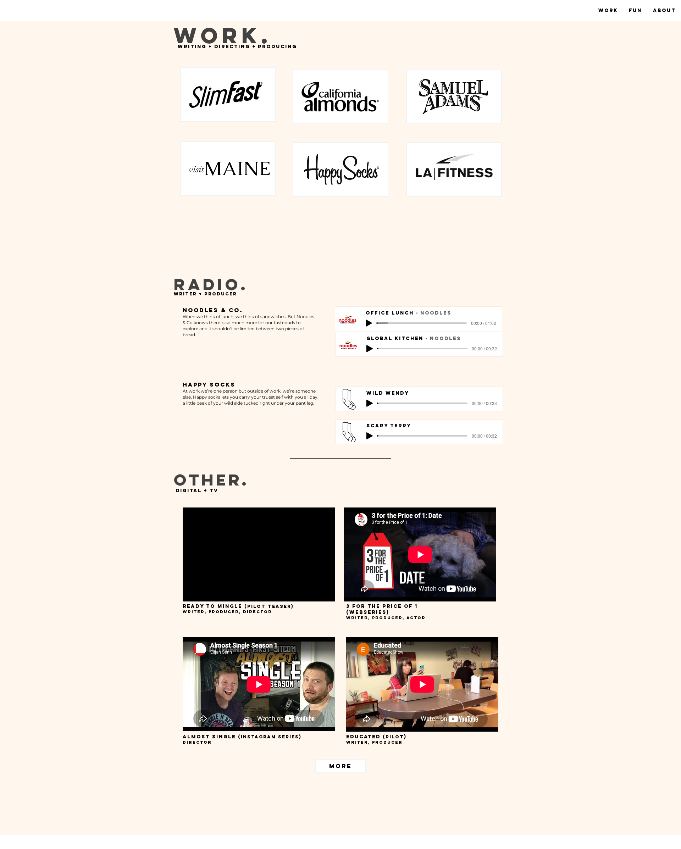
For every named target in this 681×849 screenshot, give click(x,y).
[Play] (369, 323)
